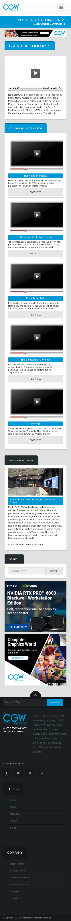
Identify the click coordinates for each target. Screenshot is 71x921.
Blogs (13, 828)
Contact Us (16, 898)
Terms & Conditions (20, 877)
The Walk (36, 423)
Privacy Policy (17, 870)
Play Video (35, 192)
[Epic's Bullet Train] (35, 279)
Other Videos (25, 128)
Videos (13, 821)
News (13, 807)
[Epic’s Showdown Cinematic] (35, 340)
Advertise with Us (19, 884)
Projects (53, 19)
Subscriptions (17, 864)
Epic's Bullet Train (35, 298)
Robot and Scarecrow (35, 175)
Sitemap (14, 891)
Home (13, 800)
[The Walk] (35, 404)
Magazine (15, 814)
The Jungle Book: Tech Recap (36, 237)
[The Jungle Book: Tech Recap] (35, 217)
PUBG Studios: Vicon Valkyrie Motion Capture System (32, 501)
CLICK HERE (15, 544)
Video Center (29, 19)
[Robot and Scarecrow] (35, 156)
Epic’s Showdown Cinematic (35, 359)
